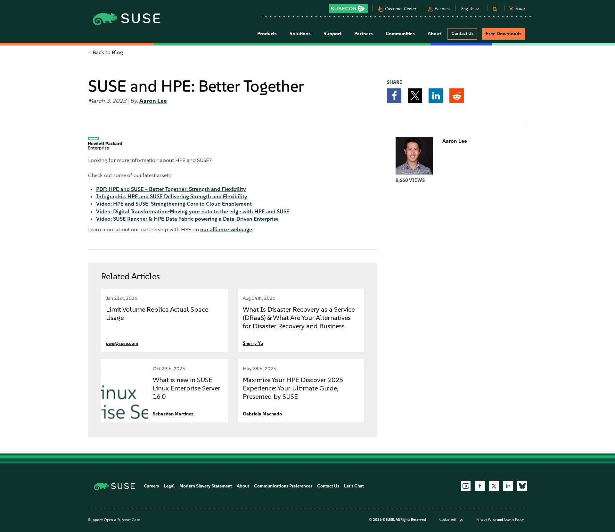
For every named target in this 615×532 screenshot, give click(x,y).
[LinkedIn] (508, 486)
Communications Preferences (283, 486)
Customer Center (400, 8)
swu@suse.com (122, 343)
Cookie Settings (451, 520)
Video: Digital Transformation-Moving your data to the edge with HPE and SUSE (193, 211)
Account (442, 8)
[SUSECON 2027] (348, 8)
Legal (169, 486)
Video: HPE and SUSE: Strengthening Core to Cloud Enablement (174, 204)
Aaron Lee (153, 100)
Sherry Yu (253, 343)
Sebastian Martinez (173, 414)
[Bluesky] (522, 486)
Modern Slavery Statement (205, 486)
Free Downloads (503, 34)
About (243, 486)
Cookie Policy (514, 520)
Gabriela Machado (262, 414)
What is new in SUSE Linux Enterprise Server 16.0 (186, 388)
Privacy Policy (486, 520)
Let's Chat (354, 486)
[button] (394, 95)
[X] (494, 486)
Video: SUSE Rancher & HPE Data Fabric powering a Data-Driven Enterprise (187, 219)
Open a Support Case (122, 520)
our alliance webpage (226, 229)
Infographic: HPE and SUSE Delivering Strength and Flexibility (171, 196)
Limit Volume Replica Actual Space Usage (157, 313)
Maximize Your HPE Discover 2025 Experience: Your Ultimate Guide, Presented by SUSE (293, 388)
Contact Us (462, 33)
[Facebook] (480, 486)
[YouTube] (466, 486)
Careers (151, 486)
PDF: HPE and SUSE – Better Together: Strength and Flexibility (171, 189)
